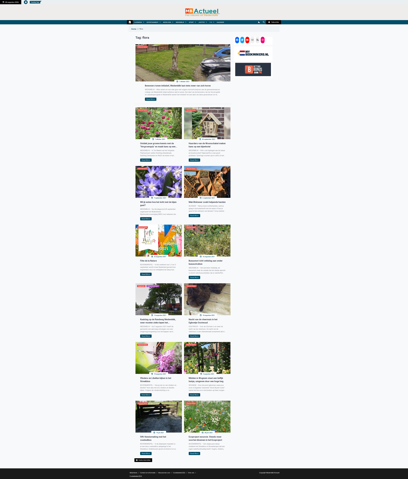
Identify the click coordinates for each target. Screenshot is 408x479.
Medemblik (180, 22)
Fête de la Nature (148, 260)
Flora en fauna (142, 47)
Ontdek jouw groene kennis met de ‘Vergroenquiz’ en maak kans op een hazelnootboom (157, 145)
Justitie (201, 22)
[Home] (130, 22)
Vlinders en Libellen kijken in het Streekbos (155, 380)
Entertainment (152, 22)
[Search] (263, 22)
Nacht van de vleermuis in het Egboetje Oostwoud (203, 321)
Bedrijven (167, 22)
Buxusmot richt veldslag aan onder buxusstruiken (206, 262)
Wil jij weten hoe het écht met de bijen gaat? (158, 204)
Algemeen (138, 22)
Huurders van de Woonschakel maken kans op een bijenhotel (207, 145)
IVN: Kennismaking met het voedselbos (153, 438)
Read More (151, 99)
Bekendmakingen (153, 286)
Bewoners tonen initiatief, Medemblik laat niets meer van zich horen (178, 85)
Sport (191, 22)
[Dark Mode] (259, 22)
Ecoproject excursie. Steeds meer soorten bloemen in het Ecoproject (205, 438)
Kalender (220, 22)
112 (210, 22)
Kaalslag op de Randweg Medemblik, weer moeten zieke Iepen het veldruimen (158, 321)
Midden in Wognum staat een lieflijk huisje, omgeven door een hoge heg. (206, 380)
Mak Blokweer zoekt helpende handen (207, 202)
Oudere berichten (144, 460)
